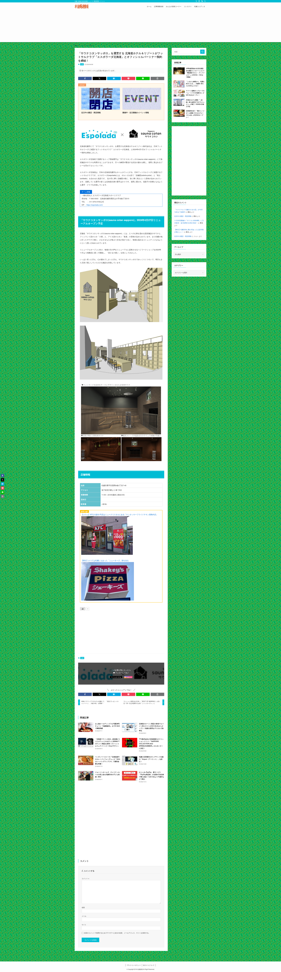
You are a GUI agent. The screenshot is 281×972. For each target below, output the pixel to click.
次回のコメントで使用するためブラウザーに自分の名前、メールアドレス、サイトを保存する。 (117, 933)
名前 (83, 907)
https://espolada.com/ (94, 205)
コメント (85, 878)
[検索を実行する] (202, 52)
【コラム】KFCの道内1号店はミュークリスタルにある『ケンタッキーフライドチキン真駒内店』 (119, 514)
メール (84, 916)
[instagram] (199, 1)
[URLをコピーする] (157, 78)
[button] (85, 78)
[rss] (202, 1)
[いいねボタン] (82, 608)
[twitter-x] (196, 1)
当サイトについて (148, 965)
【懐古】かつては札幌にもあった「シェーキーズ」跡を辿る (105, 560)
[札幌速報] (82, 6)
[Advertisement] (140, 26)
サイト (84, 924)
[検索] (205, 1)
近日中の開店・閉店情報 (182, 216)
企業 (82, 64)
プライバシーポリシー (134, 965)
